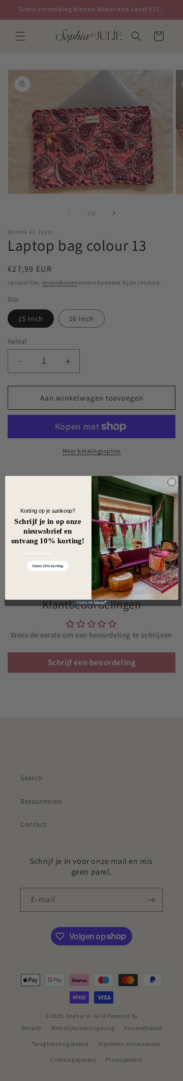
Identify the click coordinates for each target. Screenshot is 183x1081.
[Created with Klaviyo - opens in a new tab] (91, 602)
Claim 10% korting (48, 565)
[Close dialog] (171, 482)
